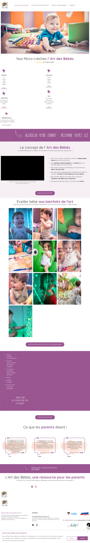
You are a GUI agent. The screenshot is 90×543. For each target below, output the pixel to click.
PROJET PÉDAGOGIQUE (59, 5)
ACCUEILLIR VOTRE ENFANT (40, 5)
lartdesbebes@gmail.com (40, 516)
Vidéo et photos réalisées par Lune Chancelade (22, 181)
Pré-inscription (4, 88)
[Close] (88, 532)
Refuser (72, 538)
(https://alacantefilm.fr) (22, 183)
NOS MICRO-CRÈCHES (21, 5)
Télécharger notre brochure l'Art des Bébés (44, 469)
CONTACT (72, 5)
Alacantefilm (82, 520)
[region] (45, 536)
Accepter (82, 538)
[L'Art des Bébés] (5, 5)
